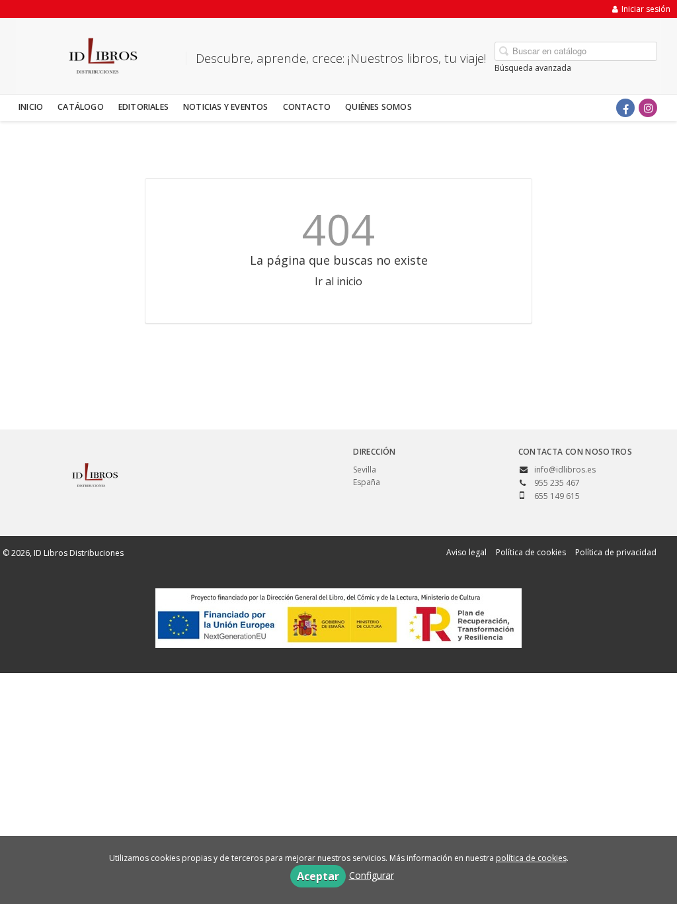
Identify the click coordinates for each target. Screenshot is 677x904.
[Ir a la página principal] (99, 54)
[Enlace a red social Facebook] (625, 108)
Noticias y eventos (225, 107)
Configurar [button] (371, 875)
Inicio (31, 107)
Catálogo (81, 107)
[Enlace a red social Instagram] (648, 108)
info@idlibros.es (565, 469)
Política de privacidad (616, 552)
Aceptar (318, 876)
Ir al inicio (338, 281)
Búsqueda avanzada (533, 67)
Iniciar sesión (645, 9)
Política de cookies (531, 552)
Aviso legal (466, 552)
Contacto (307, 107)
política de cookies (531, 858)
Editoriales (143, 107)
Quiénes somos (378, 107)
